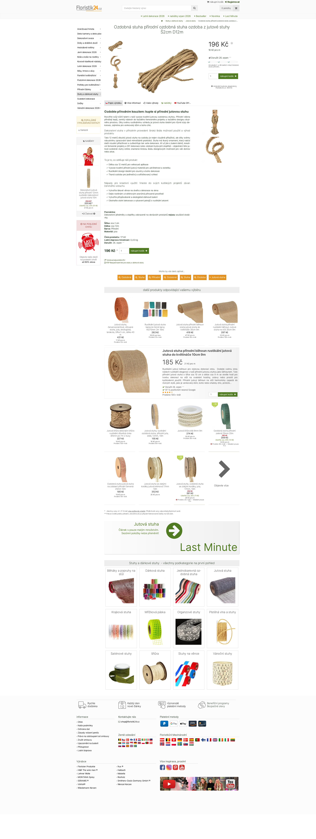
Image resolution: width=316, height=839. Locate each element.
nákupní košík (216, 2)
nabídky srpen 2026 (180, 16)
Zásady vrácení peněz (88, 732)
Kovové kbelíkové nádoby (89, 61)
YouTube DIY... (184, 103)
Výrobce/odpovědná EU (115, 260)
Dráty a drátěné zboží (87, 43)
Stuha (141, 277)
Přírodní (155, 277)
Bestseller (200, 16)
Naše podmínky (85, 725)
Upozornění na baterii (88, 743)
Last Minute (231, 16)
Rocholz (121, 777)
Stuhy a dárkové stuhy (174, 21)
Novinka (215, 16)
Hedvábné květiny (85, 47)
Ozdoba (201, 277)
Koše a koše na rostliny (88, 57)
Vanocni (84, 130)
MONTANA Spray (86, 777)
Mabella (121, 773)
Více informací (134, 103)
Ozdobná (126, 277)
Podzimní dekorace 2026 (89, 80)
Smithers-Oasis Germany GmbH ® (134, 780)
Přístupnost (83, 747)
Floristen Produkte (86, 766)
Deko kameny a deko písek (89, 33)
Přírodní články (84, 89)
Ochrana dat (84, 729)
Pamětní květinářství (86, 75)
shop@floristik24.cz (130, 721)
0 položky (226, 8)
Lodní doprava (85, 750)
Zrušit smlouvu (85, 740)
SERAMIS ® (83, 780)
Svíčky (80, 103)
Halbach (122, 770)
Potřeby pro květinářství (88, 85)
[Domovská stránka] (162, 21)
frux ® (120, 766)
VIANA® (81, 784)
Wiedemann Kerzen (87, 788)
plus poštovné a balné (136, 511)
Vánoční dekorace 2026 (88, 108)
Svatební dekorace (86, 99)
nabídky (167, 103)
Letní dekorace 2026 (153, 16)
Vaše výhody (152, 103)
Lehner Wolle (84, 773)
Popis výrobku (115, 103)
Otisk (80, 722)
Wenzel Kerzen (125, 784)
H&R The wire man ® (88, 770)
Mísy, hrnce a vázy (85, 71)
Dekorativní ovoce (85, 38)
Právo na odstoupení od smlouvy (93, 736)
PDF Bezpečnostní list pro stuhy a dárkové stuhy (125, 263)
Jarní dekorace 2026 (87, 52)
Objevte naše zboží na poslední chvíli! (89, 259)
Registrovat (233, 2)
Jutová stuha (191, 21)
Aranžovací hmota (85, 29)
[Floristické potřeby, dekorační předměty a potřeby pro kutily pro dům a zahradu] (91, 8)
